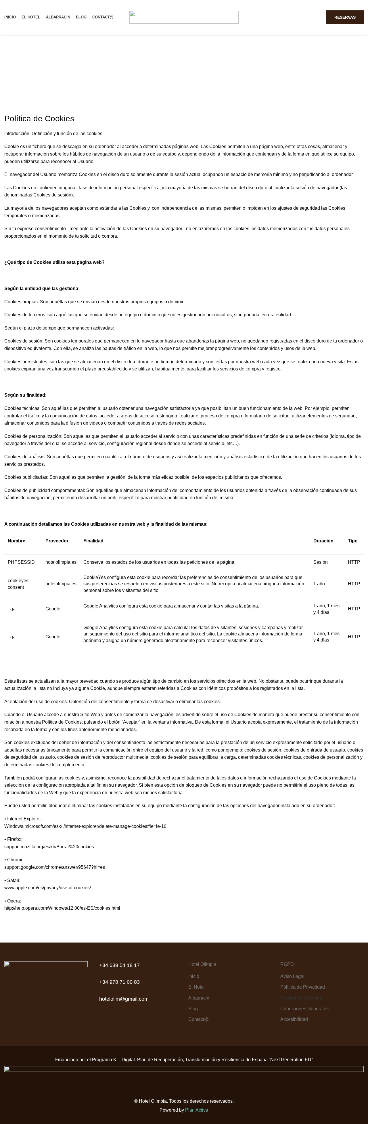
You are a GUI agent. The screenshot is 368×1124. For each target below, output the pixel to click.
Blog (193, 1008)
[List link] (138, 965)
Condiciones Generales (304, 1008)
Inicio (193, 976)
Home (163, 80)
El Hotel (196, 987)
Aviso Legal (292, 976)
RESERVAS (345, 17)
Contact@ (198, 1019)
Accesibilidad (294, 1019)
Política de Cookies (301, 998)
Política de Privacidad (302, 987)
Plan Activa (196, 1110)
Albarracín (198, 998)
